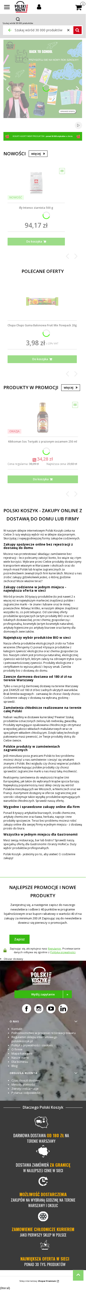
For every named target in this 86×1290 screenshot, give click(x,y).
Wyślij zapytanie (49, 994)
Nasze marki (20, 1057)
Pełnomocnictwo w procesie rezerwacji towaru (43, 1033)
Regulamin (54, 948)
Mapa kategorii (21, 1053)
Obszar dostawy (13, 958)
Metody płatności (23, 1084)
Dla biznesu (19, 1062)
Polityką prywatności (62, 952)
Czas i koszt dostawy (26, 1080)
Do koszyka (34, 241)
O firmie (16, 1049)
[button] (6, 7)
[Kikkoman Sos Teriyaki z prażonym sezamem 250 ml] (42, 418)
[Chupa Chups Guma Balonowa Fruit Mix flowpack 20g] (42, 301)
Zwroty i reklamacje (25, 1089)
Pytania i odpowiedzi (25, 1093)
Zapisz (19, 939)
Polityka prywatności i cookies (32, 1045)
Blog (14, 1066)
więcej (36, 153)
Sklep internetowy (37, 1280)
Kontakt (16, 1029)
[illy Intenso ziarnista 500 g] (36, 184)
